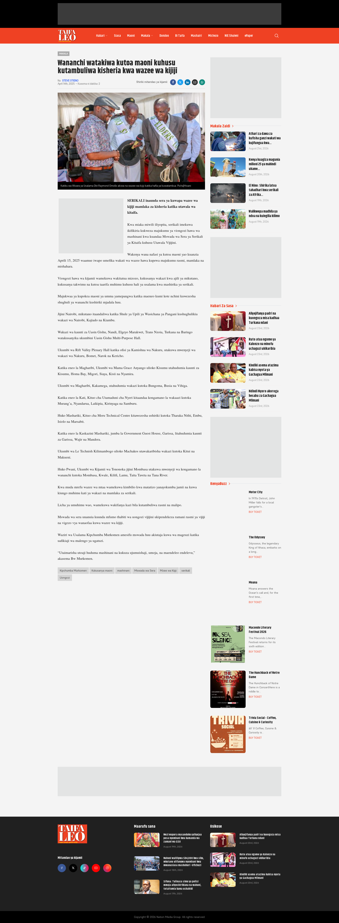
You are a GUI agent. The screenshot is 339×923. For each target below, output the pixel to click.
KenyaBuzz (218, 483)
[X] (180, 82)
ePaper (249, 35)
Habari (100, 35)
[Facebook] (173, 82)
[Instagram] (107, 868)
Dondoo (164, 35)
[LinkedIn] (187, 82)
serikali (185, 570)
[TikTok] (84, 868)
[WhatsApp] (202, 82)
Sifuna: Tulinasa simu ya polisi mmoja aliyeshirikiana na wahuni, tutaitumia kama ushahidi (182, 885)
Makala (145, 35)
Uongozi (65, 577)
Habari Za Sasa (221, 306)
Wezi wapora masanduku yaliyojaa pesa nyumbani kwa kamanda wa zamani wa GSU (182, 838)
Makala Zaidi (220, 126)
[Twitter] (73, 868)
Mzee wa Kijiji (168, 570)
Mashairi (196, 35)
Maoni (131, 35)
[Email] (195, 82)
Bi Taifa (180, 35)
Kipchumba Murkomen (73, 570)
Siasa (117, 35)
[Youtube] (96, 868)
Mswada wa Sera (144, 570)
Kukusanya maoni (102, 570)
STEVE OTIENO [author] (70, 80)
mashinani (123, 570)
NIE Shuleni (231, 35)
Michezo (213, 35)
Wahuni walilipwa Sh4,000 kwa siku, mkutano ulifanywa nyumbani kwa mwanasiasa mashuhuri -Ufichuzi (183, 861)
